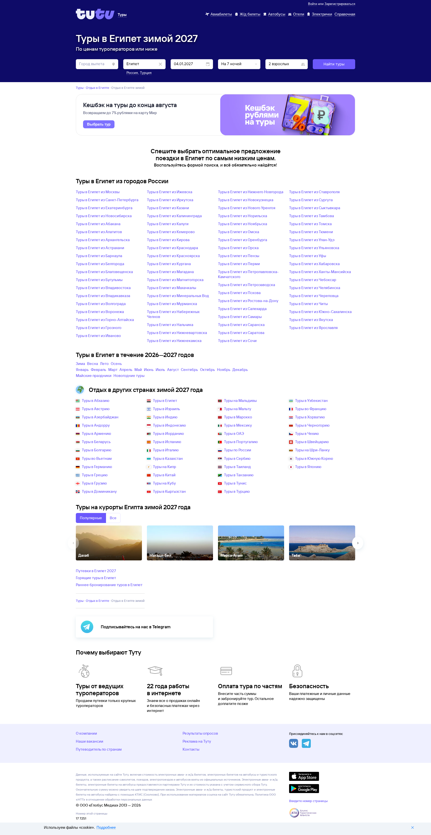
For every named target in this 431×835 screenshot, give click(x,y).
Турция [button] (146, 73)
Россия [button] (132, 73)
